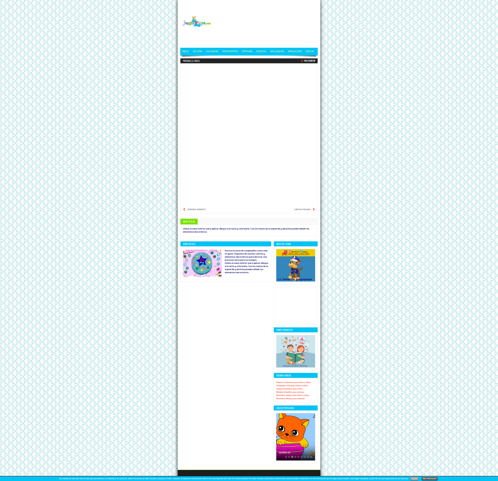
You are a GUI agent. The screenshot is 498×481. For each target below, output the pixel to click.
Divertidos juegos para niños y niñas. (292, 395)
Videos (310, 51)
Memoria (247, 51)
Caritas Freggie (302, 209)
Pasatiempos (230, 51)
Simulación (295, 51)
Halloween (277, 51)
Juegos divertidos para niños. (289, 389)
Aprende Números (197, 209)
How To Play (189, 221)
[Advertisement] (270, 22)
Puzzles (261, 51)
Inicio (185, 51)
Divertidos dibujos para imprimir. (290, 398)
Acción (197, 51)
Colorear (212, 51)
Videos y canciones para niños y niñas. (293, 382)
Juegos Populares (285, 408)
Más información (429, 479)
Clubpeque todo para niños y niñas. (292, 385)
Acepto (414, 479)
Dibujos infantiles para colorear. (290, 392)
